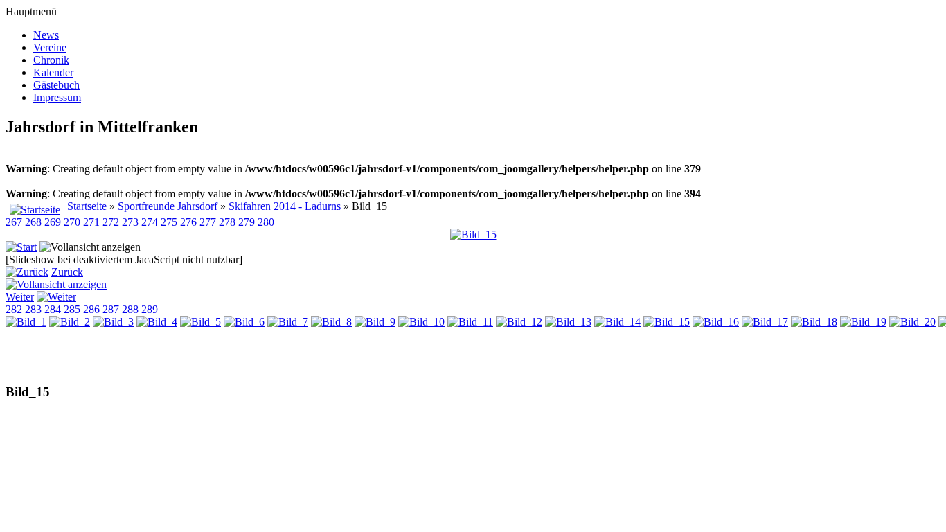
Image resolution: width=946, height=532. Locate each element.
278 (227, 222)
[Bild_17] (765, 322)
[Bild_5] (200, 322)
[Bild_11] (470, 322)
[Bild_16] (716, 322)
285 (72, 309)
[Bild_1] (26, 322)
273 (130, 222)
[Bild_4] (156, 322)
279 (246, 222)
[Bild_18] (814, 322)
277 (207, 222)
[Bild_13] (568, 322)
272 (110, 222)
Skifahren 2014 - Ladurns (285, 206)
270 (72, 222)
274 (149, 222)
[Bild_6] (244, 322)
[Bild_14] (617, 322)
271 (91, 222)
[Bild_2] (69, 322)
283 (33, 309)
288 (130, 309)
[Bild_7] (287, 322)
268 (33, 222)
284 (52, 309)
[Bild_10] (421, 322)
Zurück (67, 272)
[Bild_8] (331, 322)
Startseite (87, 206)
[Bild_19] (863, 322)
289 (149, 309)
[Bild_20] (912, 322)
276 (188, 222)
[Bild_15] (473, 234)
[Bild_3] (113, 322)
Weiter (20, 297)
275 (169, 222)
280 (266, 222)
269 (52, 222)
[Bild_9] (375, 322)
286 (91, 309)
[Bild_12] (519, 322)
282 (14, 309)
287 (110, 309)
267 (14, 222)
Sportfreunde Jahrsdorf (167, 206)
